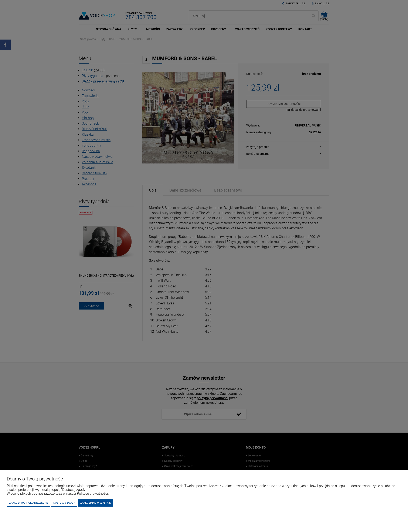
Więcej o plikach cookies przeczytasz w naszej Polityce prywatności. (58, 493)
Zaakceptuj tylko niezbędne (28, 502)
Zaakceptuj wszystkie (95, 502)
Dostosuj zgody (64, 502)
